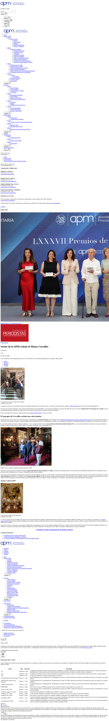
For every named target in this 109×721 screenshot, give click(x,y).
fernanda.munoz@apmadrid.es (8, 192)
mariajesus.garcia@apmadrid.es (9, 181)
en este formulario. (55, 203)
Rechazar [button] (8, 650)
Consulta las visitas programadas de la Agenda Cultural (54, 530)
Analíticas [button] (3, 712)
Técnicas (5, 705)
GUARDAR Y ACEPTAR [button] (7, 719)
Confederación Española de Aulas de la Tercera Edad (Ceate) (75, 419)
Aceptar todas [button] (14, 650)
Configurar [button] (3, 650)
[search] (7, 17)
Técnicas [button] (3, 703)
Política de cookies (87, 647)
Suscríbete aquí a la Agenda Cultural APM (14, 535)
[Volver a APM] (12, 6)
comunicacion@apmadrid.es (8, 200)
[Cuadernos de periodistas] (15, 341)
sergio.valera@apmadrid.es (7, 174)
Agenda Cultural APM (35, 413)
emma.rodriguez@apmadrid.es (8, 187)
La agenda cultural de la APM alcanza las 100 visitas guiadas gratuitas (21, 538)
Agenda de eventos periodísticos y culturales (15, 537)
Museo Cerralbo (74, 406)
